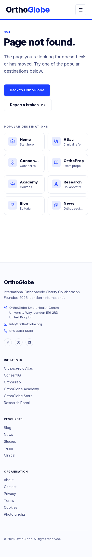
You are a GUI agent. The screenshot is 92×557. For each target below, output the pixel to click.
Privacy (10, 493)
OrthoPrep (12, 382)
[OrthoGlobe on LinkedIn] (29, 342)
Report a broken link (28, 104)
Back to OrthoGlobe (27, 90)
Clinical (9, 455)
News (8, 434)
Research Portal (17, 403)
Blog (7, 428)
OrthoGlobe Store (18, 396)
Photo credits (15, 514)
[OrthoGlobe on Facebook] (8, 342)
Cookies (10, 507)
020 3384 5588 (21, 331)
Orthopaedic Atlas (18, 368)
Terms (9, 500)
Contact (10, 487)
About (8, 480)
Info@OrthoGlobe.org (25, 324)
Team (8, 448)
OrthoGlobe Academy (21, 389)
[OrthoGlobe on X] (19, 342)
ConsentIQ (12, 375)
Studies (10, 441)
